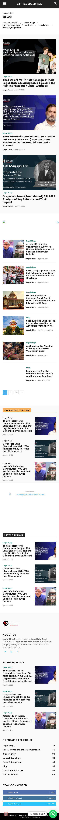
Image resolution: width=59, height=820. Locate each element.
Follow (51, 798)
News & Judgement (12, 27)
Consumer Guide (10, 23)
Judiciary (29, 25)
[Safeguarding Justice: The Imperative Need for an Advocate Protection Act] (13, 325)
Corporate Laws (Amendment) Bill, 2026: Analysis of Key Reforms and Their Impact (29, 199)
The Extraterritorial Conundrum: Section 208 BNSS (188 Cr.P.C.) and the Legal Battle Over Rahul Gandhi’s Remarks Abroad (29, 141)
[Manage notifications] (6, 814)
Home (5, 13)
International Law (11, 25)
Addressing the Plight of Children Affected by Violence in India (39, 348)
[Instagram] (11, 651)
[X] (17, 651)
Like (52, 792)
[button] (53, 814)
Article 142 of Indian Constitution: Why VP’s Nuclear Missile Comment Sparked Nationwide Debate (40, 249)
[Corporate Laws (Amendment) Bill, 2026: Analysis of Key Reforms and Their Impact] (29, 172)
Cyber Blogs (29, 23)
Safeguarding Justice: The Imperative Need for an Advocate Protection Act (40, 323)
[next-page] (22, 392)
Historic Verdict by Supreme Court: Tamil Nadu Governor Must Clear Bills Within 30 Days (40, 299)
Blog (28, 317)
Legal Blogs (44, 25)
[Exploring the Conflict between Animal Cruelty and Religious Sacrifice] (13, 376)
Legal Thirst (8, 90)
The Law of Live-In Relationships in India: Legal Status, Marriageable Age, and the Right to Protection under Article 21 (29, 83)
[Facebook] (5, 651)
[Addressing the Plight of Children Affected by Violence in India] (13, 351)
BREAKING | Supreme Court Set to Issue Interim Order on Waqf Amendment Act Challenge (40, 274)
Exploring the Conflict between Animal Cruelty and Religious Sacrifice (39, 374)
